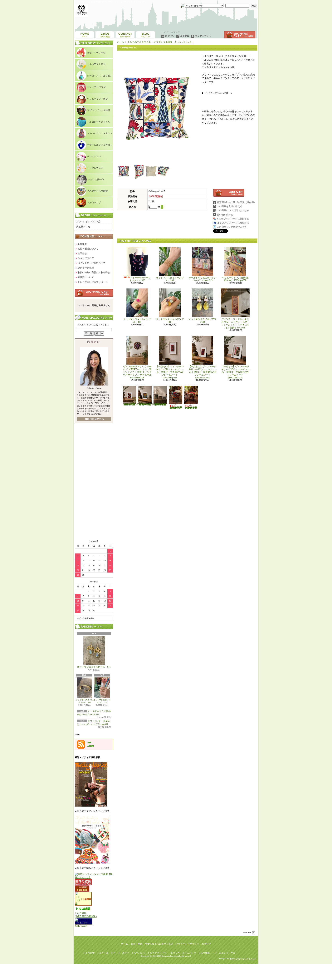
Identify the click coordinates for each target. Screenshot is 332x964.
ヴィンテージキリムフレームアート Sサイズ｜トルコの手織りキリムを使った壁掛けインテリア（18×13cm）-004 (131, 404)
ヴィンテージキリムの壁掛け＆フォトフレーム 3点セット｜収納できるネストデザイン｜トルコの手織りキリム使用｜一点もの (160, 404)
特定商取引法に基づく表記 (159, 943)
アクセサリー (83, 923)
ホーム (84, 35)
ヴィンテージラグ (96, 87)
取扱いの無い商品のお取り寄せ (94, 272)
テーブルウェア (95, 168)
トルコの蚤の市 (96, 179)
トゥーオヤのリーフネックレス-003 (140, 279)
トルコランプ (94, 202)
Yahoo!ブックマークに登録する (233, 218)
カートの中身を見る (94, 293)
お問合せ (145, 35)
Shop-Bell (82, 889)
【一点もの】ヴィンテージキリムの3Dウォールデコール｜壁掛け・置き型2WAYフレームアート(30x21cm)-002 (202, 372)
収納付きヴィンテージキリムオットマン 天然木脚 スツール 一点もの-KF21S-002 (191, 407)
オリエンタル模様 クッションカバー (173, 42)
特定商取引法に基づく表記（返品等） (236, 202)
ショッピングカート (239, 35)
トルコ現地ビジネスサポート (93, 282)
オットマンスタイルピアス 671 (94, 667)
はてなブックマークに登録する (233, 222)
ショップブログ (125, 35)
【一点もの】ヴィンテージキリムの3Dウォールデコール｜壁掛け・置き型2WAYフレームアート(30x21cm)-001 (170, 372)
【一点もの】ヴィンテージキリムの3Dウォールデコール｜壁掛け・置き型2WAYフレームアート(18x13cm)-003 (235, 372)
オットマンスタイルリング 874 (102, 701)
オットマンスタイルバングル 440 (137, 320)
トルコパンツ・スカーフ (99, 133)
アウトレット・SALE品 (88, 221)
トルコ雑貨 (82, 887)
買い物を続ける (225, 214)
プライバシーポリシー (187, 943)
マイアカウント (203, 36)
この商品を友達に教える (229, 206)
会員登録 (184, 36)
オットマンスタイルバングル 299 (170, 279)
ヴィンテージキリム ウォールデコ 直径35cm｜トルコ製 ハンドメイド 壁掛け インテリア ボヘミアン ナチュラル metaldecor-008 (138, 372)
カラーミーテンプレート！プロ (242, 959)
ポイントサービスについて (91, 263)
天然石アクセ (83, 226)
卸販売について (86, 277)
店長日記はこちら (94, 419)
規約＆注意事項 (86, 268)
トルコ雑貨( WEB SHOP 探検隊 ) (86, 915)
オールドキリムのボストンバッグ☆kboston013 (202, 279)
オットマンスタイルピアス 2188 (202, 320)
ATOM (90, 746)
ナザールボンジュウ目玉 (99, 145)
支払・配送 (136, 943)
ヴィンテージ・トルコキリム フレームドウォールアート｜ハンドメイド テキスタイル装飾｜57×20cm (235, 323)
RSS (89, 742)
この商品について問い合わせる (233, 210)
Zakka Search (81, 926)
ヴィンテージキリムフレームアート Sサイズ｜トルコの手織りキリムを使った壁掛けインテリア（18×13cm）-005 (147, 404)
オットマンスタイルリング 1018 (171, 320)
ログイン (169, 36)
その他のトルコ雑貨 (97, 191)
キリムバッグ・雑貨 (97, 98)
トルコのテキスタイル (98, 121)
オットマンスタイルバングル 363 (84, 701)
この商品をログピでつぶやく (232, 226)
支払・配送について (105, 35)
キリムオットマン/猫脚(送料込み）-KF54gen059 (235, 279)
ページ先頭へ (249, 932)
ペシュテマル (94, 156)
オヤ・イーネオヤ (96, 52)
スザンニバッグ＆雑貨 (98, 110)
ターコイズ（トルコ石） (99, 75)
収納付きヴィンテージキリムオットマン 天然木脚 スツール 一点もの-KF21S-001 (176, 407)
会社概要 (82, 244)
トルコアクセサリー (97, 64)
